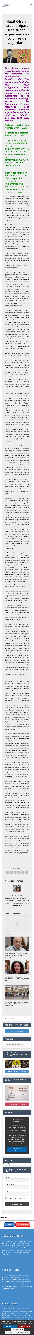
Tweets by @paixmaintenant (12, 1164)
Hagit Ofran (17, 895)
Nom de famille (9, 1184)
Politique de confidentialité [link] (17, 1332)
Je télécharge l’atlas (17, 1104)
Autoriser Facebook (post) (17, 1149)
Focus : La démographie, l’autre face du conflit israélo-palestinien (16, 1003)
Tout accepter (10, 1326)
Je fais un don (23, 1225)
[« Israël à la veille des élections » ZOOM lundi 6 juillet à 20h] (17, 967)
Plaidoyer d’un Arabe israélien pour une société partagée (16, 954)
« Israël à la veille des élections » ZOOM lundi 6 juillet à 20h (17, 978)
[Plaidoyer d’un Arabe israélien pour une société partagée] (17, 944)
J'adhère (9, 1225)
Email (6, 1191)
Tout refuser (24, 1326)
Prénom (7, 1177)
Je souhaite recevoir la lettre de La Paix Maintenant (17, 1199)
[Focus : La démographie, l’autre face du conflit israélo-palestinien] (17, 992)
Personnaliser (17, 1329)
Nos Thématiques (17, 1031)
